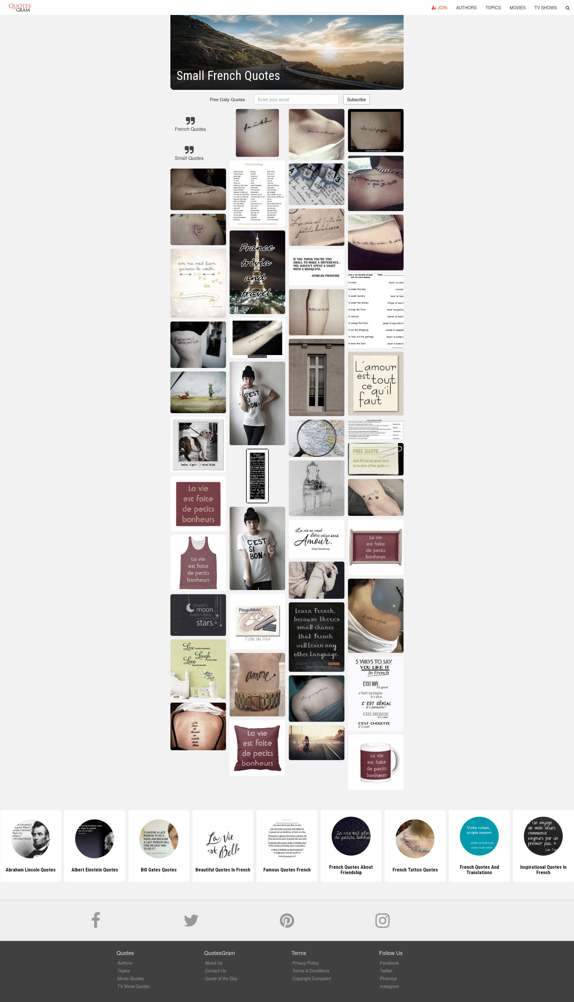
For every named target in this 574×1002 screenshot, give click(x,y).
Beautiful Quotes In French (159, 870)
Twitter (386, 971)
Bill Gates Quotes (95, 870)
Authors (466, 7)
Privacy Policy (305, 963)
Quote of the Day (221, 978)
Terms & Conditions (310, 971)
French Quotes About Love (543, 870)
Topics (493, 7)
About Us (213, 963)
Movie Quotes (130, 978)
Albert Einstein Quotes (30, 870)
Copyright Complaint (311, 978)
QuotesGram (19, 7)
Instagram (389, 986)
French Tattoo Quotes (351, 870)
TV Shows (546, 7)
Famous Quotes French (222, 870)
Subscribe (356, 99)
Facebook (389, 963)
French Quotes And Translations (415, 869)
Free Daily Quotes (227, 99)
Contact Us (215, 971)
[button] (567, 7)
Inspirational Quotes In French (479, 869)
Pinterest (388, 978)
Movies (518, 7)
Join (441, 7)
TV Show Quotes (133, 986)
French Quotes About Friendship (287, 869)
